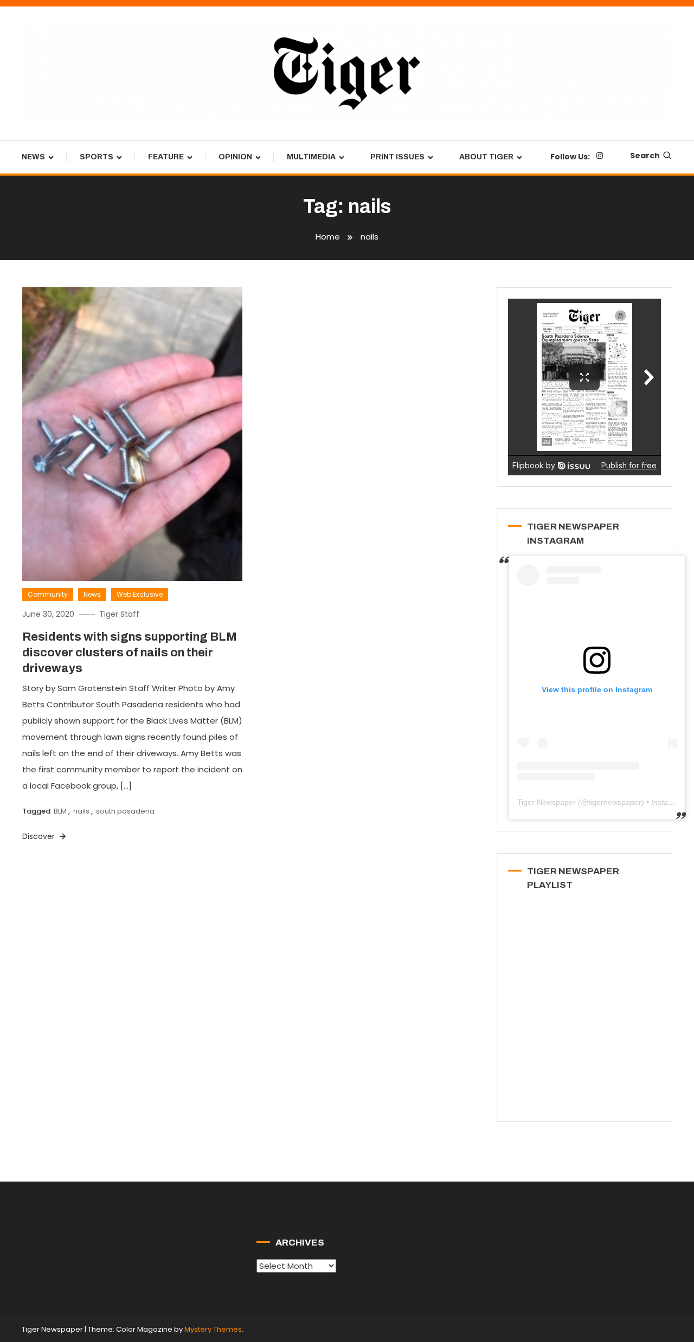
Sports (96, 157)
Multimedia (311, 157)
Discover (39, 836)
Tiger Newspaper (546, 802)
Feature (166, 157)
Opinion (235, 157)
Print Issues (397, 157)
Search (645, 155)
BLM (60, 811)
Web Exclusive (140, 594)
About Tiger (486, 157)
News (33, 157)
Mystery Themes (213, 1329)
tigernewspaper (614, 802)
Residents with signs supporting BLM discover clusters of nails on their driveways (129, 652)
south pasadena (125, 811)
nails (81, 811)
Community (48, 594)
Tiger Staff (119, 614)
